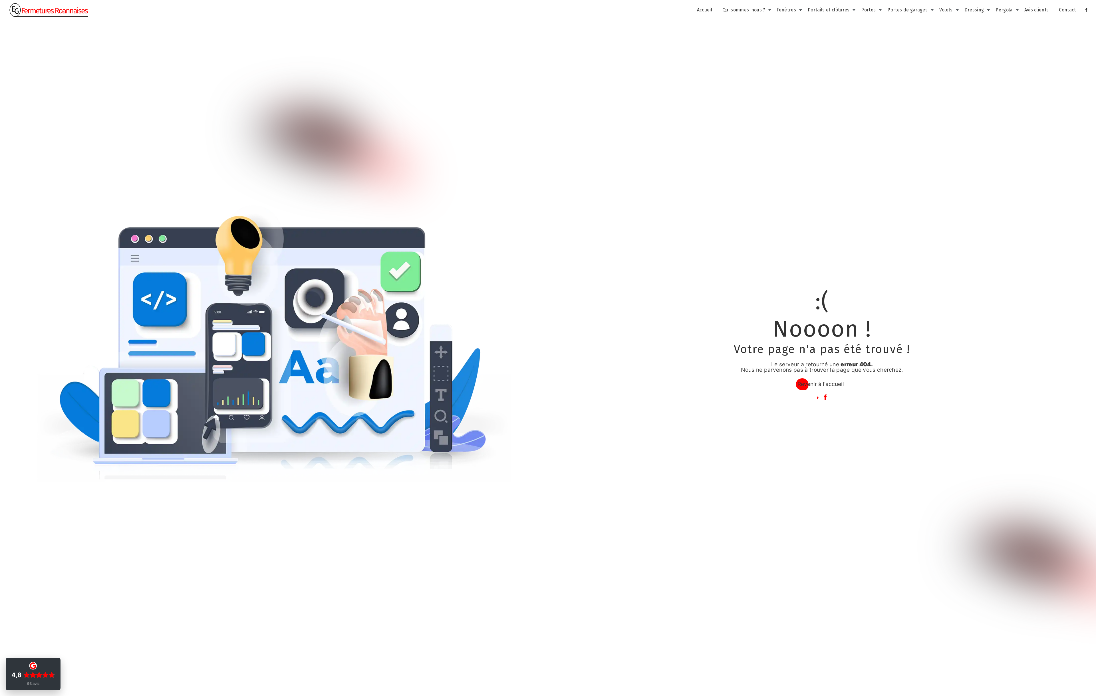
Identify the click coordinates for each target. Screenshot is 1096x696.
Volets (946, 10)
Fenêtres (786, 10)
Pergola (1004, 10)
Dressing (974, 10)
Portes (868, 10)
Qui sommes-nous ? (743, 10)
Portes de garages (907, 10)
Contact (1067, 10)
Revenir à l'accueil (820, 384)
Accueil (704, 10)
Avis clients (1036, 10)
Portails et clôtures (828, 10)
